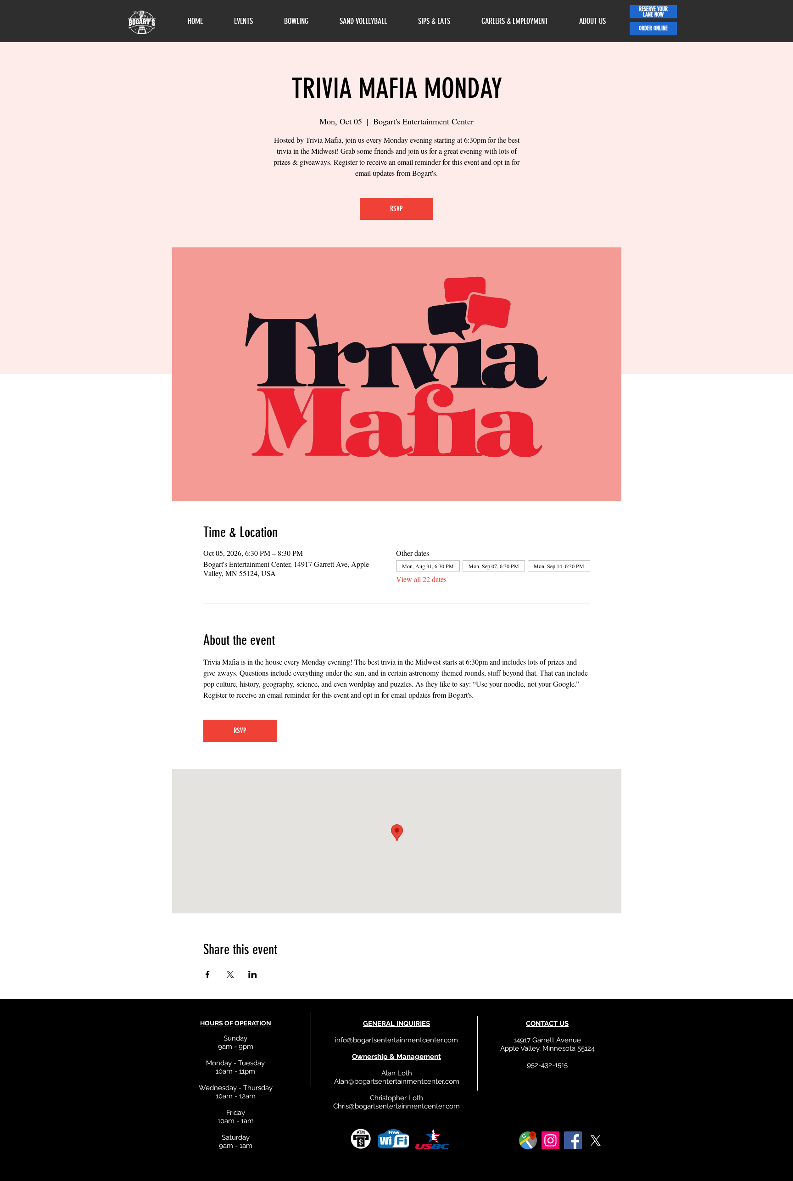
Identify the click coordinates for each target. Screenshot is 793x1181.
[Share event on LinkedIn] (252, 974)
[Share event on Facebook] (207, 974)
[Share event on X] (230, 974)
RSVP (396, 208)
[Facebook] (573, 1140)
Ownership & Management (396, 1056)
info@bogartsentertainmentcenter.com (396, 1040)
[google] (528, 1140)
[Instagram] (550, 1140)
